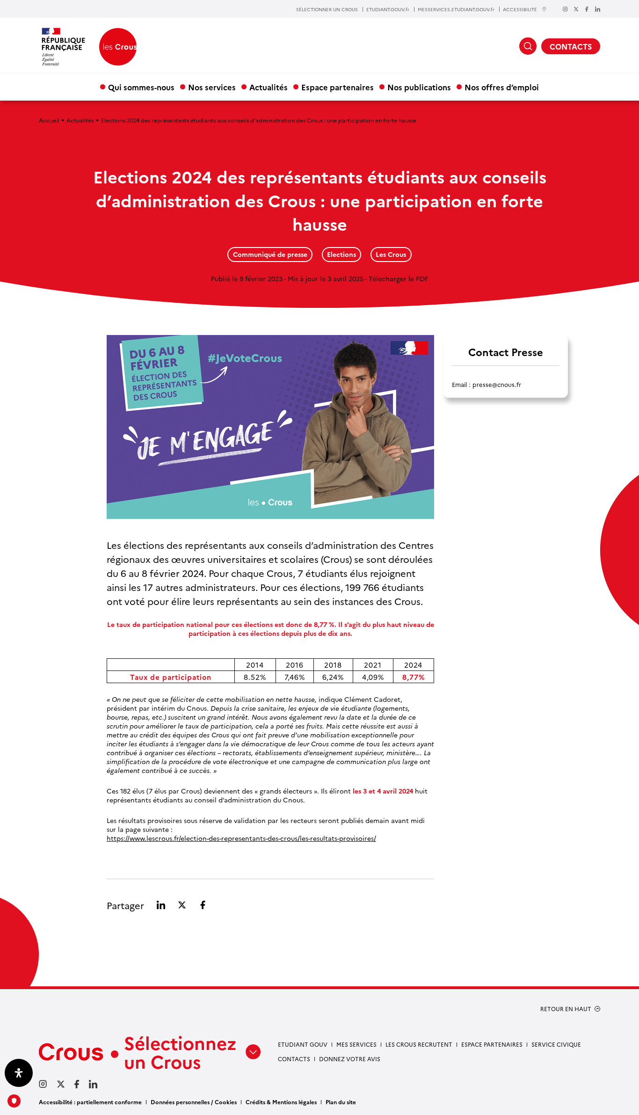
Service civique (556, 1044)
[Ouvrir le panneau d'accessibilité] (19, 1073)
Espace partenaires (337, 86)
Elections (341, 254)
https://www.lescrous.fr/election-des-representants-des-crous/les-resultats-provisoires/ (241, 838)
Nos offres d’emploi (502, 86)
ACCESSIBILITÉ (520, 9)
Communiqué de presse (270, 254)
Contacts (294, 1059)
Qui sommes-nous (141, 86)
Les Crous (391, 254)
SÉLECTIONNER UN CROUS (327, 9)
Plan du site (341, 1102)
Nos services (212, 86)
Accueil (49, 120)
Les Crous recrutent (418, 1044)
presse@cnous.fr (496, 384)
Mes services (356, 1044)
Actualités (268, 86)
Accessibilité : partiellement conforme (90, 1102)
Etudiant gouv (302, 1044)
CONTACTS (571, 46)
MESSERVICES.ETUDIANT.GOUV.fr (456, 9)
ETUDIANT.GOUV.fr (387, 9)
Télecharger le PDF (398, 278)
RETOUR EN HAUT (565, 1009)
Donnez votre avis (349, 1059)
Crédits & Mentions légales (281, 1102)
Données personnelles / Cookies (194, 1102)
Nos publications (419, 86)
